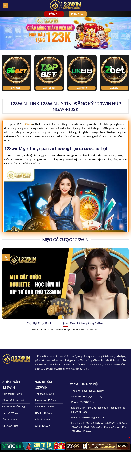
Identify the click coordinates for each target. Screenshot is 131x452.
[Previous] (7, 67)
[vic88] (33, 446)
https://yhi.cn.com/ (92, 396)
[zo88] (98, 446)
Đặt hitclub (86, 88)
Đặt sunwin (53, 88)
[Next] (124, 67)
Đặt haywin (20, 88)
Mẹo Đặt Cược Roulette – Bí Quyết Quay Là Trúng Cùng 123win (65, 323)
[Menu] (5, 5)
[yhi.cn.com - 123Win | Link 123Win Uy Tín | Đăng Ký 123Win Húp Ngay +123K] (65, 5)
